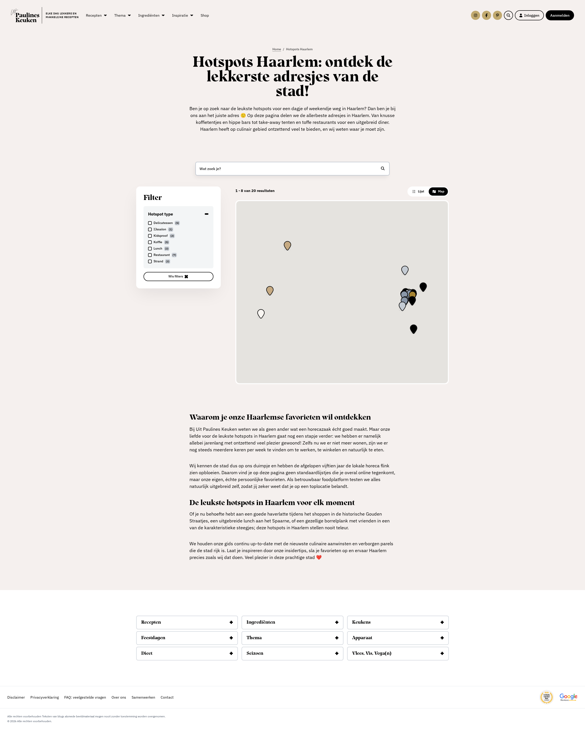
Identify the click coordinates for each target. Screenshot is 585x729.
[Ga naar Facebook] (486, 15)
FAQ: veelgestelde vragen (85, 697)
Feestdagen (153, 638)
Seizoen (255, 653)
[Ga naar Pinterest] (497, 15)
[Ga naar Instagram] (475, 15)
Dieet (146, 653)
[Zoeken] (508, 15)
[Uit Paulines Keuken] (25, 15)
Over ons (119, 697)
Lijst (421, 191)
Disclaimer (16, 697)
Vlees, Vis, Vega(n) (371, 653)
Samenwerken (143, 697)
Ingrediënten (261, 622)
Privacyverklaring (44, 697)
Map (441, 191)
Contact (167, 697)
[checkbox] (178, 223)
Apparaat (362, 638)
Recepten (151, 622)
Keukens (361, 622)
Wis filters (175, 276)
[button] (412, 296)
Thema (254, 638)
